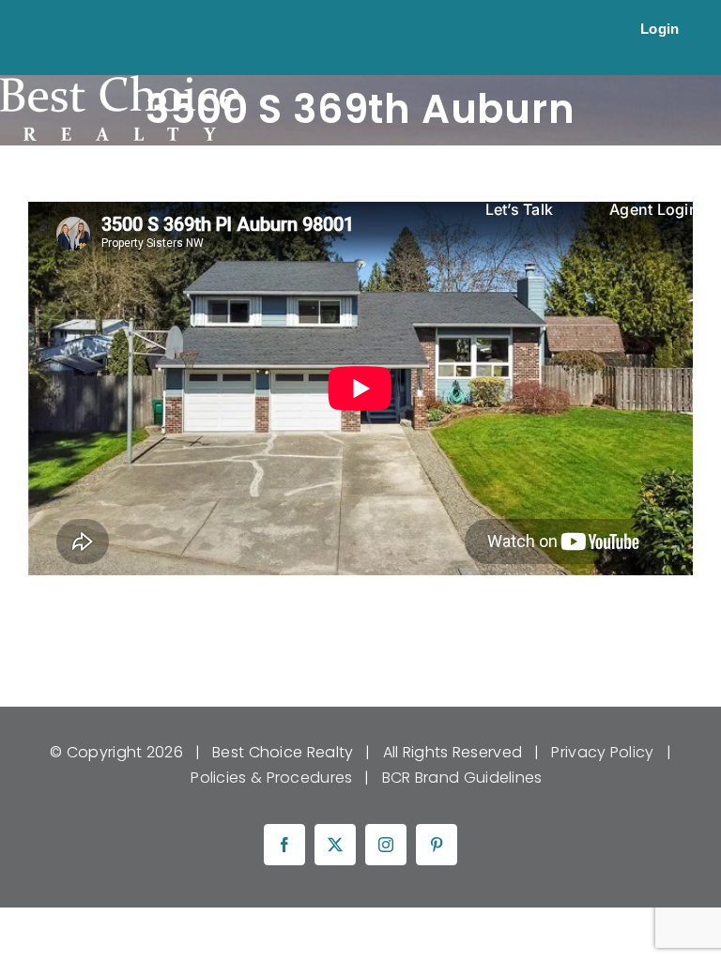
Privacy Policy (602, 752)
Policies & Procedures (271, 777)
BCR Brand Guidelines (462, 777)
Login (660, 29)
